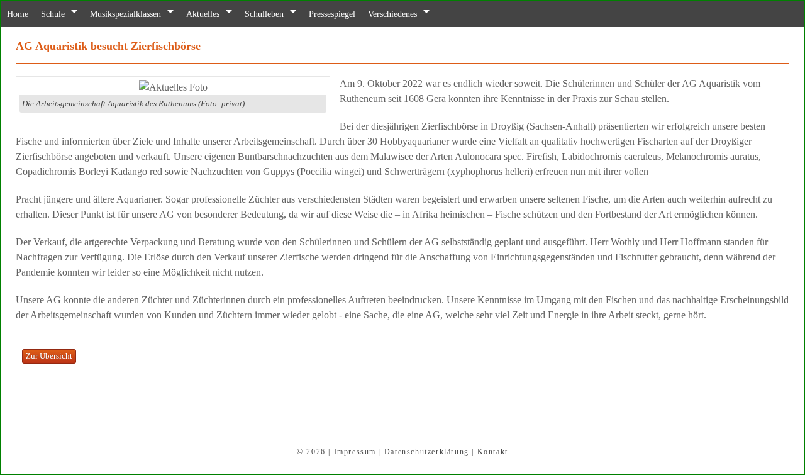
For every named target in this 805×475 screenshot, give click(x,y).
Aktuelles (221, 14)
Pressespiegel (361, 14)
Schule (57, 14)
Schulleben (287, 14)
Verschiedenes (428, 14)
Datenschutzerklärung (426, 451)
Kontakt (492, 451)
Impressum (355, 451)
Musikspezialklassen (136, 14)
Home (19, 14)
